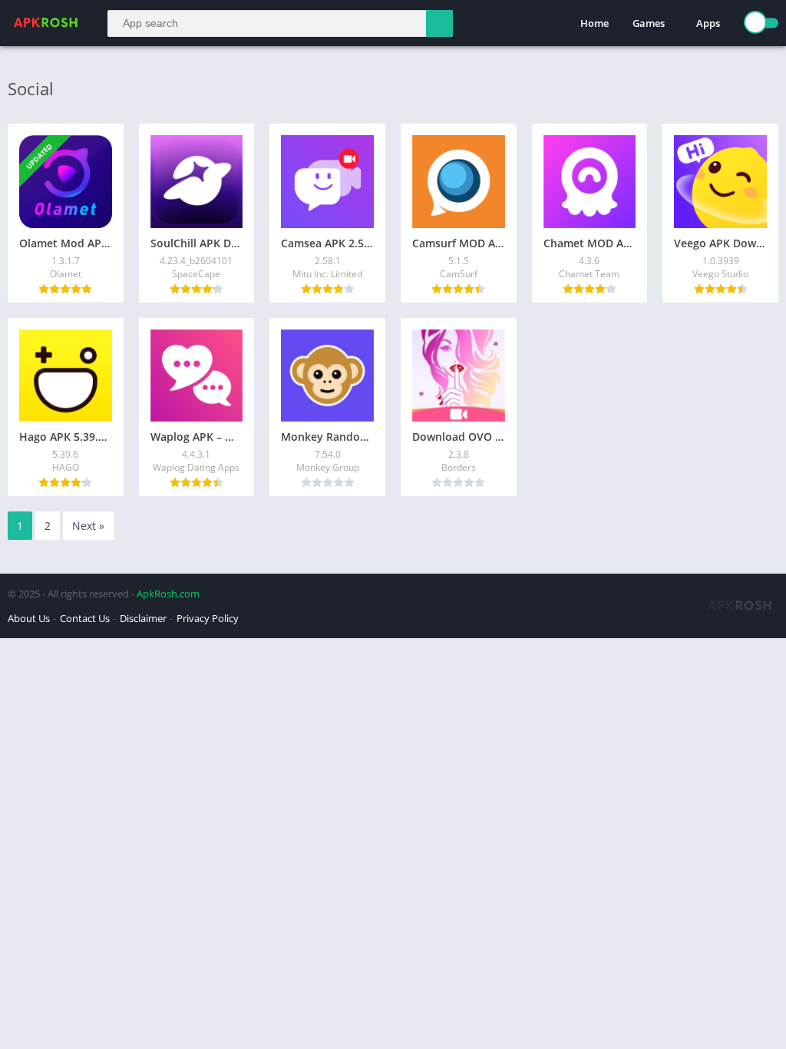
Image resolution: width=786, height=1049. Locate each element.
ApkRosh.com (168, 594)
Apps (708, 23)
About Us (29, 618)
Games (648, 23)
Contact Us (85, 618)
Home (594, 23)
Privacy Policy (208, 618)
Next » (88, 525)
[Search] (439, 23)
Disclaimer (143, 618)
